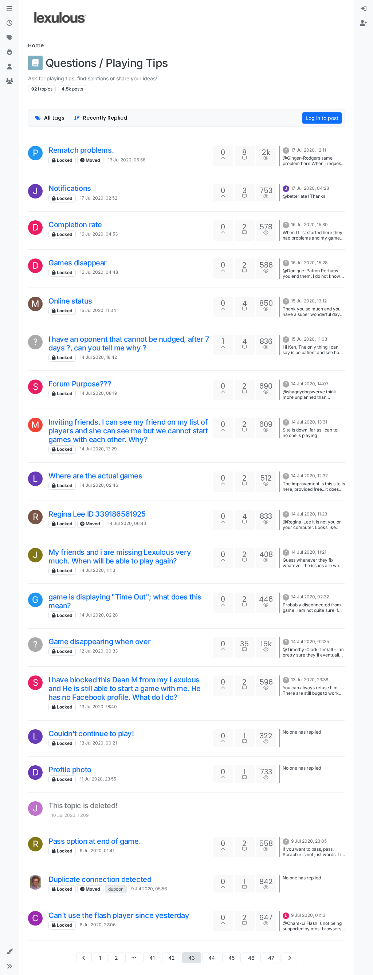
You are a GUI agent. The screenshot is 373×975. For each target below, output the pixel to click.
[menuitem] (363, 9)
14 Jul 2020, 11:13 (97, 570)
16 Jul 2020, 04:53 (99, 234)
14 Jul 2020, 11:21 (308, 552)
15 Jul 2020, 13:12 (309, 301)
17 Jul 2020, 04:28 (310, 188)
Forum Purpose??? (79, 384)
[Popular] (9, 52)
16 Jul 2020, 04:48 (99, 272)
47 (271, 958)
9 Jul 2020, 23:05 (309, 841)
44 (211, 958)
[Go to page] (133, 957)
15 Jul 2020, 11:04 (98, 310)
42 (171, 958)
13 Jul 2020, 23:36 (309, 679)
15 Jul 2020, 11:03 (309, 339)
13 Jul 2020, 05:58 (126, 159)
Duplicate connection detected (99, 879)
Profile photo (69, 769)
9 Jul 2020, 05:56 (149, 888)
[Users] (9, 67)
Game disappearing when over (99, 641)
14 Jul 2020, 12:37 (309, 475)
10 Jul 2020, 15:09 (70, 815)
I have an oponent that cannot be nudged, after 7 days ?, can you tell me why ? (128, 343)
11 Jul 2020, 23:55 (98, 779)
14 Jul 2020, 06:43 (127, 523)
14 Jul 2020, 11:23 (309, 514)
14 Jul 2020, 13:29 (98, 449)
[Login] (363, 9)
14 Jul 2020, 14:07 (310, 383)
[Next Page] (289, 957)
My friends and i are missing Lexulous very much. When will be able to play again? (119, 556)
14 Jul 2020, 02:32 (310, 596)
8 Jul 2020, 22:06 (97, 924)
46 (251, 958)
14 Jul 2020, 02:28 (99, 615)
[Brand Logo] (60, 17)
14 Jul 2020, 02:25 (310, 641)
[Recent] (9, 23)
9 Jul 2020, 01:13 (308, 915)
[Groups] (9, 81)
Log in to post (322, 118)
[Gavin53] (35, 882)
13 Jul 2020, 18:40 (98, 706)
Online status (70, 301)
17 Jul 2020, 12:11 (308, 150)
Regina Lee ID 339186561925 (97, 514)
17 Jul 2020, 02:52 (98, 198)
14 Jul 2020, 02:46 (99, 485)
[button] (9, 952)
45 (231, 958)
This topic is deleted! (82, 805)
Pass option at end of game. (94, 841)
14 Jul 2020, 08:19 (98, 393)
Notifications (69, 188)
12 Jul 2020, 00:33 (99, 651)
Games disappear (77, 262)
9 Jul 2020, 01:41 (97, 850)
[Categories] (9, 9)
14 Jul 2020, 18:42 (98, 357)
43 (191, 958)
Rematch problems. (81, 150)
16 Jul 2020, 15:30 (309, 224)
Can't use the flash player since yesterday (118, 915)
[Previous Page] (84, 957)
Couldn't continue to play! (91, 733)
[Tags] (9, 38)
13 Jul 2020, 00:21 (98, 743)
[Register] (363, 23)
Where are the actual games (95, 476)
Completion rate (75, 224)
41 (152, 958)
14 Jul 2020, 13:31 (309, 422)
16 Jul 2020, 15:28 (309, 262)
